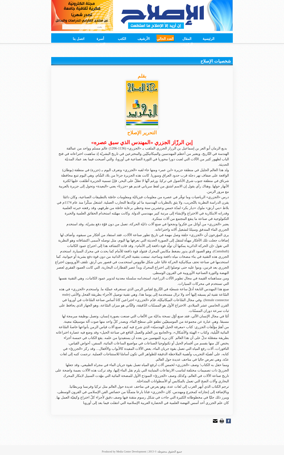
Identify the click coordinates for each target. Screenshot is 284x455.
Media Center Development (131, 451)
